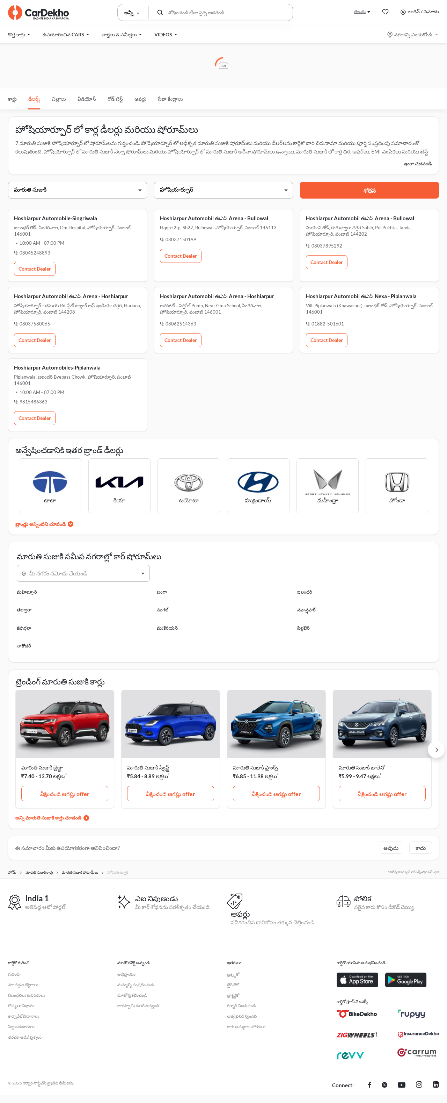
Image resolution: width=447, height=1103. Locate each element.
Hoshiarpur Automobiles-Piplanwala (57, 367)
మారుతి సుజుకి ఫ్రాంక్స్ (255, 767)
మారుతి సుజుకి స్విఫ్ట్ (148, 767)
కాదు (421, 848)
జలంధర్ (304, 592)
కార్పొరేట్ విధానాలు (23, 1016)
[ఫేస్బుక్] (369, 1085)
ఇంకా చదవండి (418, 163)
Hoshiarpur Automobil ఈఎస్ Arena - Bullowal (214, 218)
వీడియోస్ (87, 99)
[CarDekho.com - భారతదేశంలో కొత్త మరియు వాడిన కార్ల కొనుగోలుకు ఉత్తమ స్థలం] (38, 12)
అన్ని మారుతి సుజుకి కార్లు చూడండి (48, 818)
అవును (390, 848)
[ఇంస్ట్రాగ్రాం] (419, 1085)
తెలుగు (360, 11)
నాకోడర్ (24, 646)
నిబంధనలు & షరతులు (26, 995)
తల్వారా (24, 610)
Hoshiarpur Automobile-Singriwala (55, 218)
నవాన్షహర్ (306, 610)
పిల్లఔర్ (303, 628)
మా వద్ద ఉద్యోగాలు (23, 984)
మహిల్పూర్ (27, 592)
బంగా (162, 592)
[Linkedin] (436, 1085)
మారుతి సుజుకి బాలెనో (362, 767)
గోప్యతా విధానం (21, 1005)
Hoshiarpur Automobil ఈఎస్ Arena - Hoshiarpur (71, 296)
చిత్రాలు (59, 99)
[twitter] (384, 1085)
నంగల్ (162, 610)
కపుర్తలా (24, 628)
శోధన (370, 190)
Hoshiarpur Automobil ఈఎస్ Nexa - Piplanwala (361, 296)
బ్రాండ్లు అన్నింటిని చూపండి (40, 524)
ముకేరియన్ (167, 628)
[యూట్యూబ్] (401, 1085)
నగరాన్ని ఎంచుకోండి (413, 34)
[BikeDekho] (357, 1014)
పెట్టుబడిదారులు (21, 1026)
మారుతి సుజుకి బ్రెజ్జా (42, 767)
